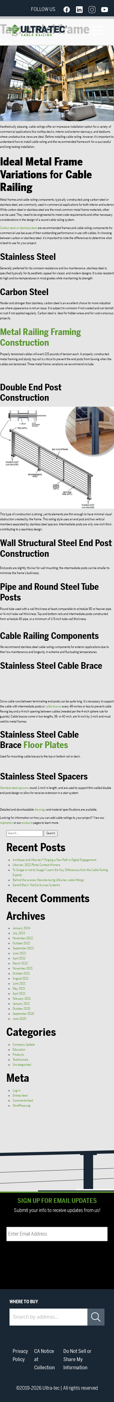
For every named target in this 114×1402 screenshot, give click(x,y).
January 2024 (21, 928)
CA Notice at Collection (44, 1359)
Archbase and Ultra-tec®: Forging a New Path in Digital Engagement (54, 860)
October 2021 (21, 973)
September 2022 (23, 948)
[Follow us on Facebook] (66, 9)
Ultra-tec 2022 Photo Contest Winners (36, 865)
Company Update (24, 1044)
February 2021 (22, 999)
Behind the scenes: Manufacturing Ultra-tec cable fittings (48, 880)
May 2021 (19, 988)
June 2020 (19, 1019)
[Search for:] (25, 833)
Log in (16, 1090)
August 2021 (20, 978)
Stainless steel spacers (14, 788)
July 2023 (19, 933)
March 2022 (20, 963)
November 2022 (23, 938)
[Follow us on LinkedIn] (79, 9)
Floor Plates (45, 745)
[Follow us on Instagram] (92, 9)
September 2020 (23, 1014)
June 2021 (19, 983)
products (27, 823)
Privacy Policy (20, 1355)
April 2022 (19, 958)
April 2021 (19, 993)
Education (19, 1049)
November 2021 (23, 968)
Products (18, 1055)
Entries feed (20, 1095)
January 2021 (21, 1004)
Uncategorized (22, 1065)
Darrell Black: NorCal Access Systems (36, 885)
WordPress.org (21, 1105)
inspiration (6, 823)
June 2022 (19, 953)
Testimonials (20, 1060)
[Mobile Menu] (97, 30)
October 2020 (21, 1009)
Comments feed (23, 1100)
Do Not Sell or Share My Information (77, 1359)
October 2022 (21, 943)
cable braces (53, 706)
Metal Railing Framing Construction (40, 337)
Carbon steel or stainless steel (18, 228)
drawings (40, 809)
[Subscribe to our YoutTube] (104, 9)
